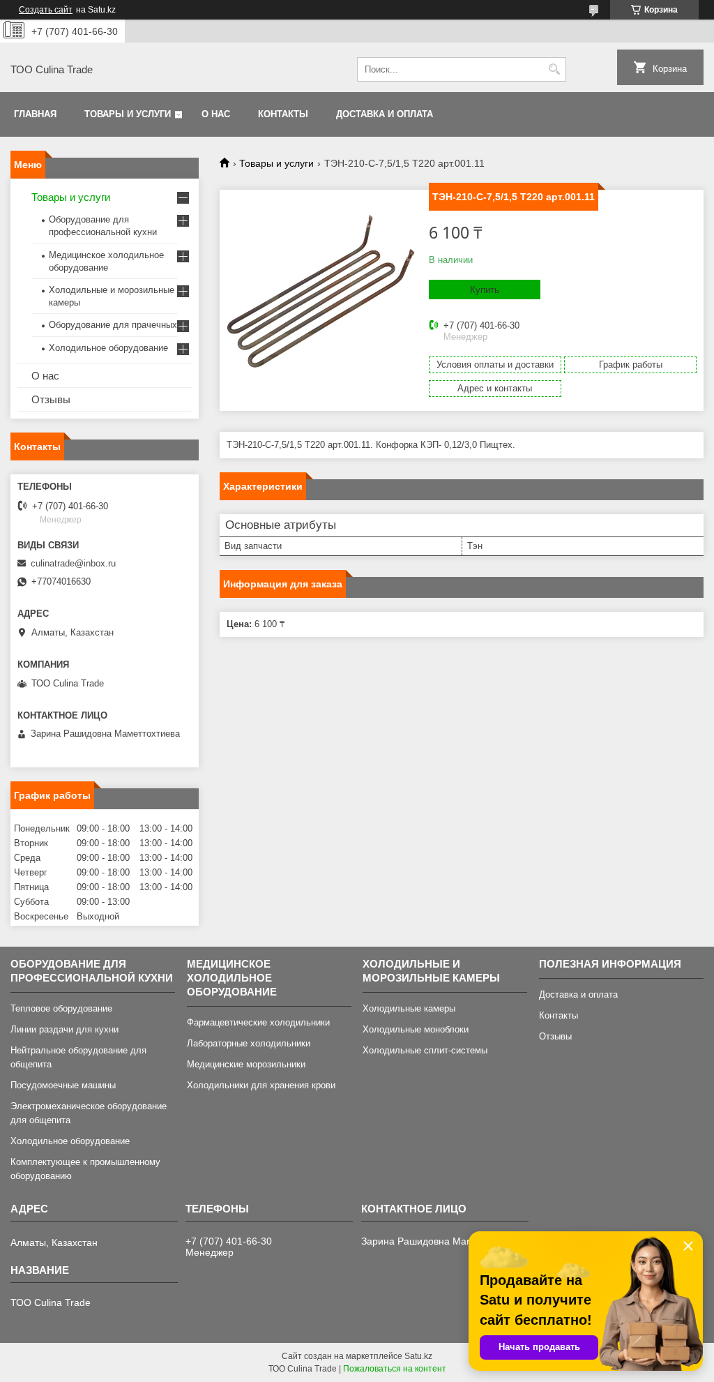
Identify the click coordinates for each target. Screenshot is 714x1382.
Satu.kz (418, 1356)
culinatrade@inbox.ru (73, 563)
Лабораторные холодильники (248, 1043)
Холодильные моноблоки (416, 1029)
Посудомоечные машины (63, 1085)
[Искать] (554, 69)
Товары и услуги (127, 114)
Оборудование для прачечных (113, 325)
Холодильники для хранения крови (261, 1085)
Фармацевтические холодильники (258, 1022)
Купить (484, 290)
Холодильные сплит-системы (425, 1050)
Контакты (283, 114)
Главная (35, 114)
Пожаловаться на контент (394, 1369)
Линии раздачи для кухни (64, 1029)
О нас (216, 114)
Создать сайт (46, 10)
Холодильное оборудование (108, 348)
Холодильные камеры (409, 1008)
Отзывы (50, 399)
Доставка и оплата (384, 114)
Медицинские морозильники (246, 1064)
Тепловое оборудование (61, 1008)
